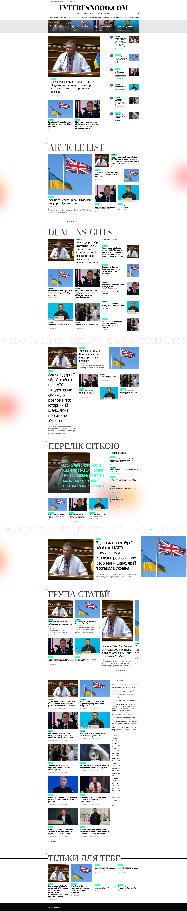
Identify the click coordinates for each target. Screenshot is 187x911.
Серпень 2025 (116, 768)
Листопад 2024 (116, 790)
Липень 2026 (115, 741)
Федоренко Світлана (62, 708)
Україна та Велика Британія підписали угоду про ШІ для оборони (80, 26)
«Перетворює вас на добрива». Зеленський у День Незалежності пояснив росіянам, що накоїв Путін (94, 832)
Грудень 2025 (116, 758)
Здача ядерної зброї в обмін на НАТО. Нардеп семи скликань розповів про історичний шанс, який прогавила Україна (59, 27)
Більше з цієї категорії (124, 507)
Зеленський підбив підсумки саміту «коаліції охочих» (126, 27)
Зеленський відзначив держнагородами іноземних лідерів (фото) (120, 102)
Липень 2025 (115, 770)
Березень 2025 (116, 780)
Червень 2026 (116, 743)
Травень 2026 (116, 746)
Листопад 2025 (116, 760)
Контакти (106, 13)
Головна (78, 13)
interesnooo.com (93, 8)
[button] (48, 25)
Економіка (85, 13)
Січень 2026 (115, 756)
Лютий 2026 (115, 753)
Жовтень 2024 (116, 793)
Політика (99, 13)
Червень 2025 (116, 773)
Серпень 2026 (116, 738)
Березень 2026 (116, 751)
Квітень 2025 (115, 778)
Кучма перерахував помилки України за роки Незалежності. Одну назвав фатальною (61, 831)
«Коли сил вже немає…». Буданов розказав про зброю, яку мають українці (62, 799)
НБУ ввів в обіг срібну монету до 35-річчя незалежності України (120, 117)
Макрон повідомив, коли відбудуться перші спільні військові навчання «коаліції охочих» (102, 17)
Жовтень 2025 (116, 763)
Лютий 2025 (115, 783)
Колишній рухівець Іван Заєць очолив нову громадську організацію (93, 799)
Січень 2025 (115, 785)
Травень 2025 (116, 775)
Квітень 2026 (115, 748)
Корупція (92, 13)
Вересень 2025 (116, 765)
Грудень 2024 (116, 788)
